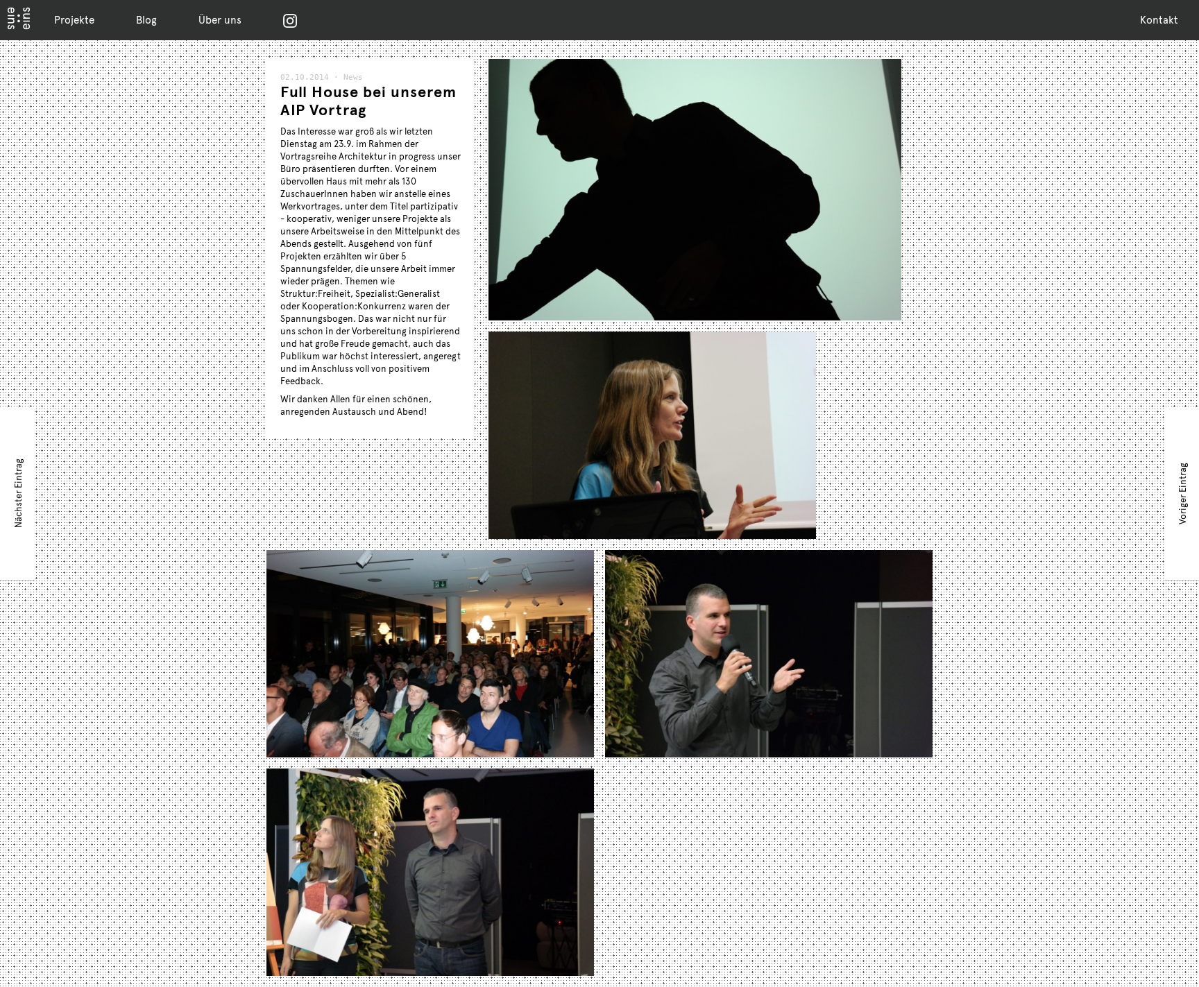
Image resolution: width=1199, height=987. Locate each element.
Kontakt (1159, 19)
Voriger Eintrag (1182, 493)
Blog (146, 19)
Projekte (74, 19)
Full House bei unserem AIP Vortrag (368, 99)
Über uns (219, 19)
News (353, 77)
